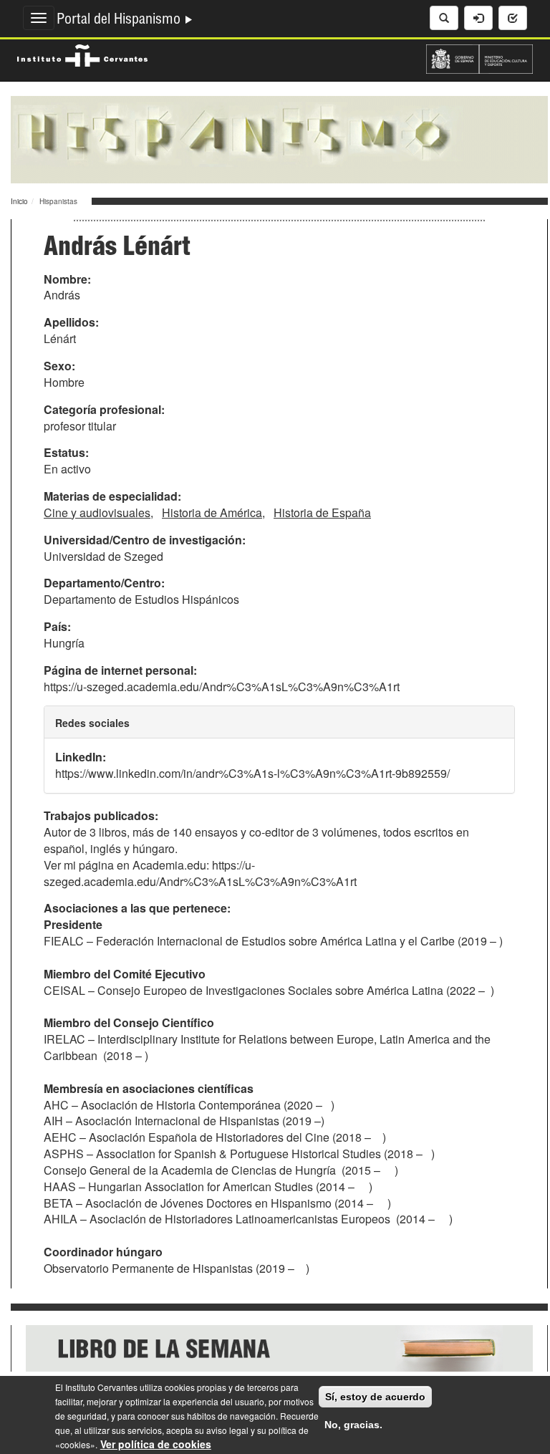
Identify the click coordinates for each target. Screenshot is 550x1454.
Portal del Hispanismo (120, 21)
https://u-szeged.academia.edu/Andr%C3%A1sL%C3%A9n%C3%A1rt (222, 686)
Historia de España (322, 512)
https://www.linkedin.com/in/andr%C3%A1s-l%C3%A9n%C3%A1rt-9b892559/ (252, 773)
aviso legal (227, 1430)
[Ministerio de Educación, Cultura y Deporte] (479, 57)
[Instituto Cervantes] (82, 54)
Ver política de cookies (155, 1444)
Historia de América (212, 512)
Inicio (19, 201)
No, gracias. (353, 1424)
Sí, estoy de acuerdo (375, 1396)
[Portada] (279, 138)
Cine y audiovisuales (97, 512)
